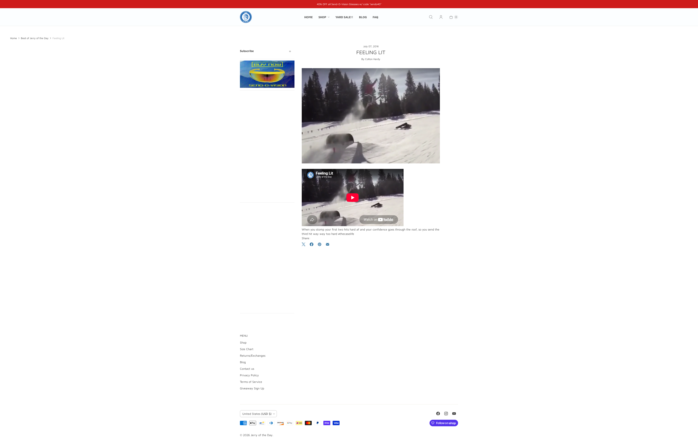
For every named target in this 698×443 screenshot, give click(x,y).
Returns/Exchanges (252, 355)
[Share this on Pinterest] (320, 244)
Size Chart (246, 349)
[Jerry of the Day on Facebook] (438, 413)
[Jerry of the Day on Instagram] (446, 413)
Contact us (247, 368)
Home (308, 17)
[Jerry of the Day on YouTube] (454, 413)
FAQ (375, 17)
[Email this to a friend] (328, 244)
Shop (322, 17)
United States (257, 413)
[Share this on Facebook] (312, 244)
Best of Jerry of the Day (35, 38)
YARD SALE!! (344, 17)
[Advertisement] (267, 146)
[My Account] (441, 17)
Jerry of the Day (261, 435)
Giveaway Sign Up (252, 388)
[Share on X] (305, 244)
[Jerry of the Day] (246, 17)
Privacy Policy (249, 375)
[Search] (431, 17)
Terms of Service (251, 381)
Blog (363, 17)
